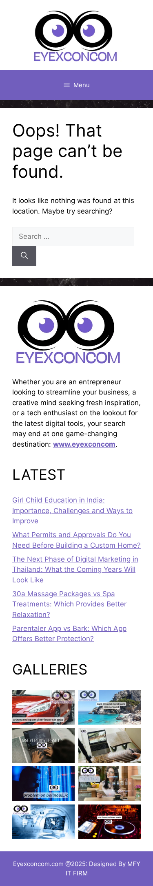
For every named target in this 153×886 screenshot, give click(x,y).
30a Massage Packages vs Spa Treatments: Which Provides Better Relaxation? (69, 604)
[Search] (24, 256)
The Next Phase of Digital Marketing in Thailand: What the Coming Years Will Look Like (75, 569)
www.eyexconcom (84, 444)
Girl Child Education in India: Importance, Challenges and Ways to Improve (72, 510)
